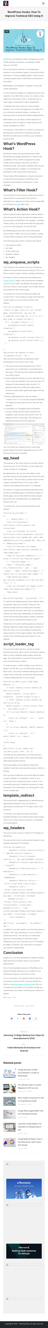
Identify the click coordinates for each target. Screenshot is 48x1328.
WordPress (7, 59)
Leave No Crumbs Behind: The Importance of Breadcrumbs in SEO (29, 1127)
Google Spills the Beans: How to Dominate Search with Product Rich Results (30, 1142)
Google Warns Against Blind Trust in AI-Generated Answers (30, 1112)
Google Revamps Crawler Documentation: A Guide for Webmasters (28, 1073)
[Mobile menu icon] (43, 3)
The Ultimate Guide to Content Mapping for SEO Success (29, 1086)
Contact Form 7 (9, 280)
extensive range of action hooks (23, 984)
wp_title (18, 204)
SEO (6, 31)
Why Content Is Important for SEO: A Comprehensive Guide (31, 1099)
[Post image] (9, 1073)
